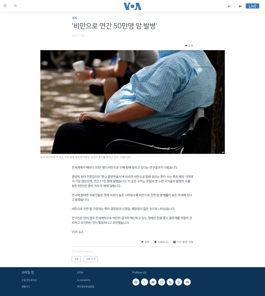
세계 (74, 17)
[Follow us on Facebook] (135, 282)
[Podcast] (178, 282)
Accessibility (83, 280)
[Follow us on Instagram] (161, 282)
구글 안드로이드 (29, 280)
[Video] (240, 6)
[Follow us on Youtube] (153, 282)
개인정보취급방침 (85, 286)
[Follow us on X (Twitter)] (144, 282)
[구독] (187, 282)
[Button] (189, 45)
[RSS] (170, 282)
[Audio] (229, 6)
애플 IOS (25, 286)
